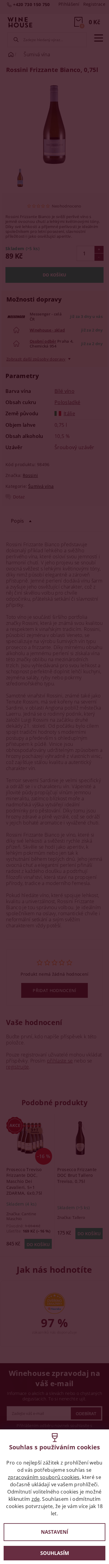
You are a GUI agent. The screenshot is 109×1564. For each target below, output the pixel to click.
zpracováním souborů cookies (44, 1477)
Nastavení (54, 1532)
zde (35, 1499)
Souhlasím (54, 1553)
